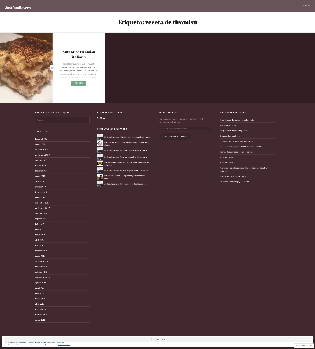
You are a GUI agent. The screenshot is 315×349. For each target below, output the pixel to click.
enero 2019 (40, 176)
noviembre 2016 (42, 266)
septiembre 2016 (42, 277)
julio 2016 (39, 288)
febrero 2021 (41, 139)
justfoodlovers (110, 137)
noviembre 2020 (42, 155)
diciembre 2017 (42, 203)
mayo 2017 (40, 234)
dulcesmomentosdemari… (115, 162)
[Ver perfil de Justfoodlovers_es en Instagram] (98, 118)
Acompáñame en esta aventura (175, 136)
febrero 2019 (41, 171)
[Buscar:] (62, 120)
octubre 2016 (41, 272)
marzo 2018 (40, 187)
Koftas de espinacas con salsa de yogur (237, 152)
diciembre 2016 (42, 261)
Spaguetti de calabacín (230, 136)
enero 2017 (40, 256)
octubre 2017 (41, 213)
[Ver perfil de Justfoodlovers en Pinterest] (101, 118)
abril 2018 (39, 181)
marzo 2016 (40, 309)
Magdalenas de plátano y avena (234, 130)
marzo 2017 (40, 245)
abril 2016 (39, 304)
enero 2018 (40, 197)
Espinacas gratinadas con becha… (134, 170)
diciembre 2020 (42, 149)
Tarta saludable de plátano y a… (133, 184)
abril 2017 (39, 240)
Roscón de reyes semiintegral (233, 176)
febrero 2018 (41, 192)
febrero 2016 (41, 314)
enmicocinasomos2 (112, 142)
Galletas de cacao (228, 125)
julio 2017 (39, 224)
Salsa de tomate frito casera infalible (236, 141)
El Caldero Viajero (112, 175)
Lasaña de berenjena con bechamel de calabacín (241, 146)
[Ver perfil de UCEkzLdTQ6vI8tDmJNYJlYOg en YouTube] (104, 118)
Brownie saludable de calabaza (133, 150)
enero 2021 (40, 144)
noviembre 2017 (42, 208)
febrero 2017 (41, 250)
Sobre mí (305, 5)
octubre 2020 (41, 160)
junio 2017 (39, 229)
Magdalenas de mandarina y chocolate (237, 120)
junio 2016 (39, 293)
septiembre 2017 (42, 218)
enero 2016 (40, 320)
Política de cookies (64, 345)
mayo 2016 (40, 298)
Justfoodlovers (18, 7)
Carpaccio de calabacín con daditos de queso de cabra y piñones (244, 169)
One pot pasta (226, 157)
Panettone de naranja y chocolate (234, 181)
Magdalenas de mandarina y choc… (135, 137)
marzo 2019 (40, 165)
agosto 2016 (40, 282)
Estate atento (168, 112)
